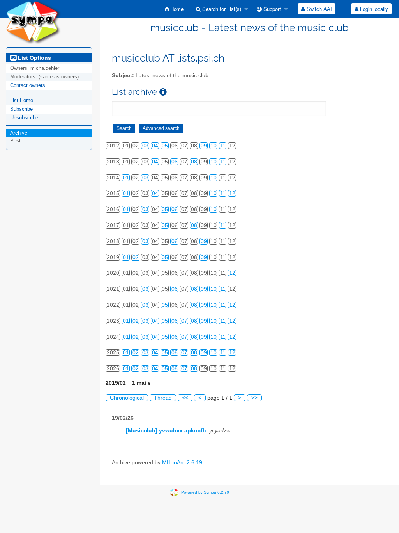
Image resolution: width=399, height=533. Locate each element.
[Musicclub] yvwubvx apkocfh (166, 431)
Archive (18, 133)
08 (194, 162)
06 (174, 162)
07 (184, 321)
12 (232, 193)
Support (271, 8)
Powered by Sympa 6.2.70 (205, 492)
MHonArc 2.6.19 (182, 462)
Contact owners (27, 85)
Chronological (127, 398)
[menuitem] (174, 9)
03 (145, 146)
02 (135, 257)
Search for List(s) (221, 8)
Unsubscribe (24, 118)
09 (204, 146)
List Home (21, 100)
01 (126, 178)
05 (165, 146)
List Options (33, 58)
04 (155, 146)
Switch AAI (318, 8)
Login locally (373, 8)
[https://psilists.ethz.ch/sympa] (33, 22)
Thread (163, 398)
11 (223, 146)
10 (213, 146)
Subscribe (21, 109)
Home (176, 8)
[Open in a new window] (163, 92)
